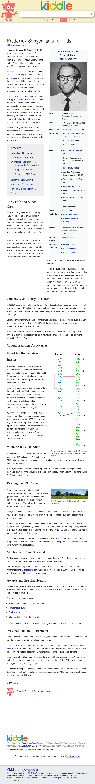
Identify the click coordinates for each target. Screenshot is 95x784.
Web (40, 20)
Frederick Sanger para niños (37, 691)
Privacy (35, 777)
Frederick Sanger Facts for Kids (20, 749)
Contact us (45, 777)
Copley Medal (68, 186)
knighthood (54, 656)
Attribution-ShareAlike (32, 745)
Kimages (55, 20)
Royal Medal (68, 167)
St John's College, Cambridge (41, 304)
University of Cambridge (71, 129)
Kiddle (9, 777)
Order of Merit (65, 660)
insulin (77, 136)
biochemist (11, 56)
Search (91, 14)
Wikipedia (38, 775)
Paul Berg (36, 122)
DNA (22, 102)
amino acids (12, 78)
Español (72, 20)
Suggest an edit (72, 756)
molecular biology (34, 109)
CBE (68, 59)
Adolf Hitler (61, 291)
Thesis (52, 227)
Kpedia (63, 20)
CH (64, 59)
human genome (61, 541)
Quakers (26, 228)
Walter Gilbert (21, 122)
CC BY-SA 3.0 (33, 773)
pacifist (53, 319)
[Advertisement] (47, 29)
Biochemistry (67, 210)
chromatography (14, 404)
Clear (86, 14)
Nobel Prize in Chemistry (73, 150)
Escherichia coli (14, 475)
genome (76, 511)
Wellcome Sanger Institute (22, 623)
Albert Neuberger (68, 237)
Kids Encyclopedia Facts (16, 45)
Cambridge (66, 125)
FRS (72, 59)
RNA (18, 456)
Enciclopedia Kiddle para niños (65, 777)
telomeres (16, 573)
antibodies (77, 566)
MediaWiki (74, 775)
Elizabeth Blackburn (71, 248)
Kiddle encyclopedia (30, 742)
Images (47, 20)
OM (61, 59)
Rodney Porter (69, 252)
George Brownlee (70, 244)
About (26, 777)
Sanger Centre (69, 144)
